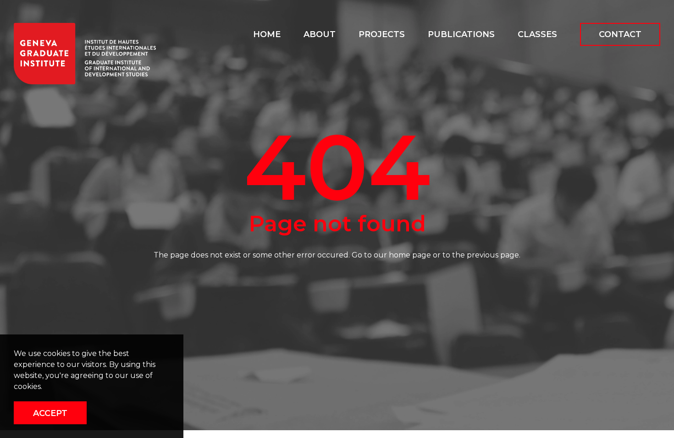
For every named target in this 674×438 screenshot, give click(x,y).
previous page (493, 255)
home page (410, 255)
